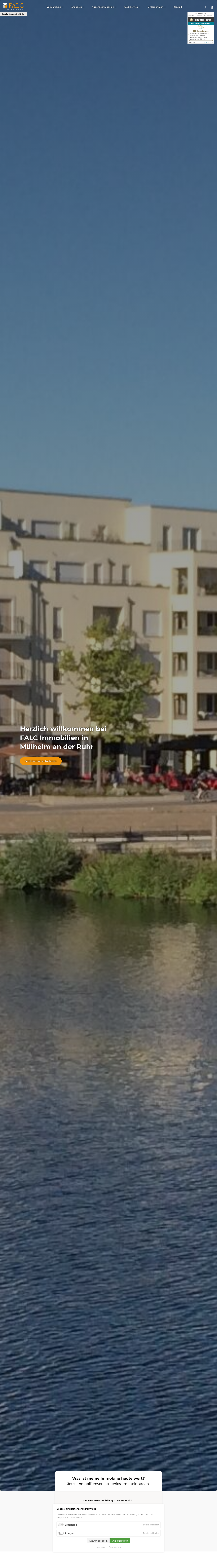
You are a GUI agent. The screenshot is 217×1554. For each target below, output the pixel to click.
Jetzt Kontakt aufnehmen (41, 761)
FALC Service (131, 7)
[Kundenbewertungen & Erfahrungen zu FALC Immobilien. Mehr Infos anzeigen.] (200, 28)
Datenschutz (115, 1547)
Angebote (76, 7)
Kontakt (177, 7)
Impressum (101, 1547)
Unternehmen (155, 7)
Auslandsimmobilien (103, 7)
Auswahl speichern (98, 1541)
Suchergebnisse (204, 7)
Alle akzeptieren (120, 1541)
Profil (212, 7)
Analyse (69, 1533)
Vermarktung (54, 7)
